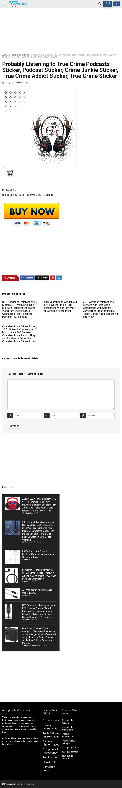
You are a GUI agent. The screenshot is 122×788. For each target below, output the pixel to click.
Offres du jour (51, 720)
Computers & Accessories (50, 751)
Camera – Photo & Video (51, 743)
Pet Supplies (50, 757)
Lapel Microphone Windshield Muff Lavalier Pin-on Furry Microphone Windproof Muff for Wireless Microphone (60, 306)
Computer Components (31, 646)
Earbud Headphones (30, 542)
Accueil (6, 54)
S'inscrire (116, 3)
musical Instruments (50, 727)
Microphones (27, 581)
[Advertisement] (61, 28)
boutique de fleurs (70, 747)
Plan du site (49, 762)
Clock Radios (27, 513)
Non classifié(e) (20, 54)
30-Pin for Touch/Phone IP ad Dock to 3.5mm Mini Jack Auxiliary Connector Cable (38, 554)
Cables (25, 559)
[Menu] (3, 4)
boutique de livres (70, 752)
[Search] (99, 4)
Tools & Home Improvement (51, 735)
